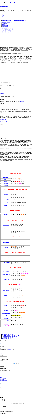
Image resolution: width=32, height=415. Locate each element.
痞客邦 (9, 349)
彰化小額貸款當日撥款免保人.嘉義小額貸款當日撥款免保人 (11, 29)
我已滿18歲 (2, 413)
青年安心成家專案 (3, 378)
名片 (2, 16)
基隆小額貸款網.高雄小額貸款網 (7, 338)
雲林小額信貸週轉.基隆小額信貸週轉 (7, 28)
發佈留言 (2, 360)
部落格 (3, 15)
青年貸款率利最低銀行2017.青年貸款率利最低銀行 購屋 (14, 20)
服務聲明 (24, 403)
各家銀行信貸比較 (21, 101)
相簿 (2, 14)
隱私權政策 (20, 403)
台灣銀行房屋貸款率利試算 (6, 25)
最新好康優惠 (4, 6)
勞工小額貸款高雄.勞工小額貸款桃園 (7, 337)
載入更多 (2, 355)
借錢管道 (3, 24)
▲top (1, 353)
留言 (11, 349)
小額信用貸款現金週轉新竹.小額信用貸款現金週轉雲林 (10, 30)
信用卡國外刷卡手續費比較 (4, 121)
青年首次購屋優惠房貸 (3, 380)
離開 (4, 413)
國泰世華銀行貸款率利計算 (6, 26)
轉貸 (1, 377)
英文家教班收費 (4, 23)
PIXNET (10, 403)
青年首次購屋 (2, 379)
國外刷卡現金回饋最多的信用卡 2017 (7, 22)
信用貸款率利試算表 (3, 119)
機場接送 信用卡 (2, 93)
